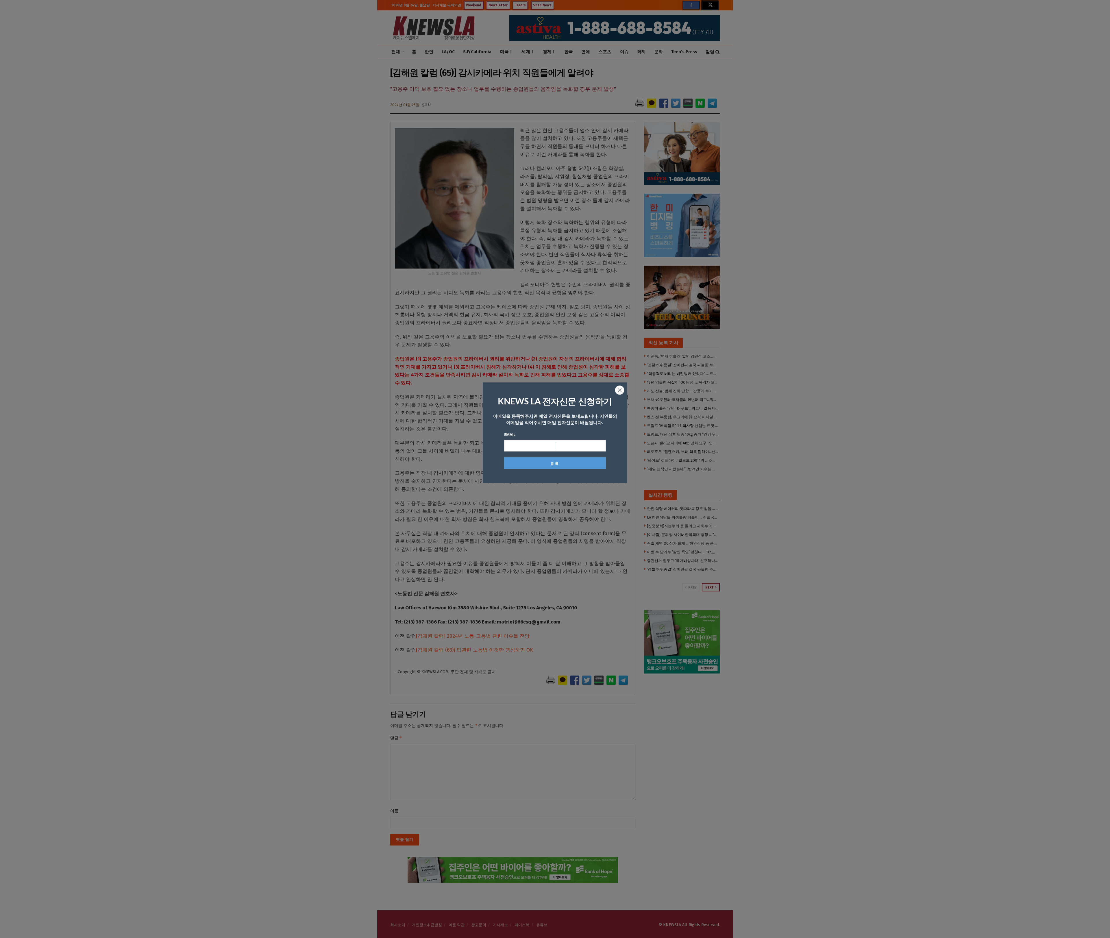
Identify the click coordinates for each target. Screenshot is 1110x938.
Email (509, 434)
